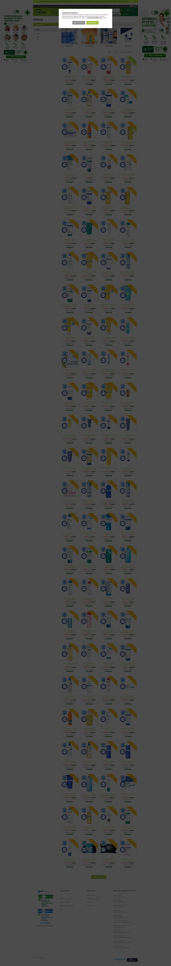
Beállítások (78, 23)
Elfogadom (92, 23)
